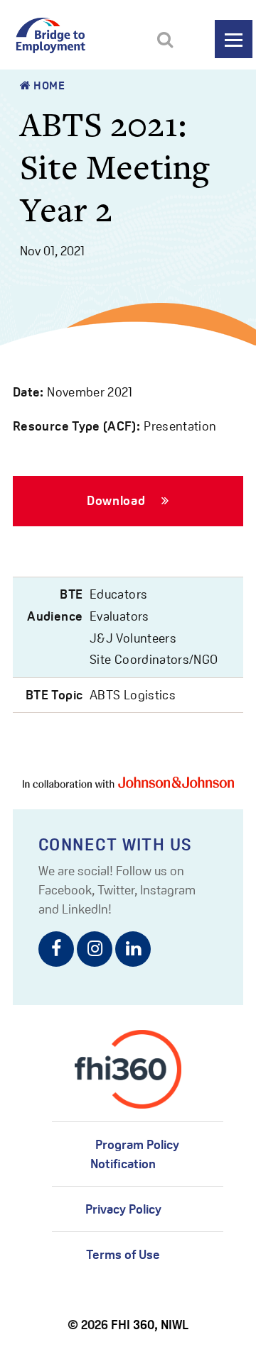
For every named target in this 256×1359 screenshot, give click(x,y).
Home (48, 85)
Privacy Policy (123, 1209)
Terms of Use (123, 1254)
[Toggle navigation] (233, 39)
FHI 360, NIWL (149, 1324)
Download (118, 500)
